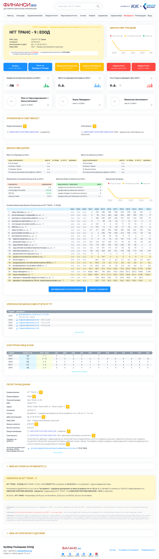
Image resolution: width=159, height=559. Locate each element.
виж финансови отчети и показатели (67, 289)
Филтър (10, 16)
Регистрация (140, 16)
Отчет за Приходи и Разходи (40, 67)
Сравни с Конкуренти (92, 67)
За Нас (112, 550)
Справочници (116, 16)
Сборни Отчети (51, 16)
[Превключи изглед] (98, 40)
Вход (150, 16)
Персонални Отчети (69, 16)
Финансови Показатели (67, 67)
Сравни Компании (34, 16)
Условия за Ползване (129, 550)
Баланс (15, 67)
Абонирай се (129, 16)
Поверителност (148, 550)
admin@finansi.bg (24, 551)
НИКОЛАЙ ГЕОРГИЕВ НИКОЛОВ (24, 132)
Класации (20, 16)
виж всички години (79, 371)
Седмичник (103, 16)
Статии (83, 16)
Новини (92, 16)
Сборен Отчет (118, 67)
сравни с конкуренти (99, 289)
